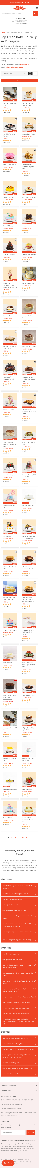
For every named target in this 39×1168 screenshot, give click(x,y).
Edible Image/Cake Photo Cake (28, 759)
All (1, 1159)
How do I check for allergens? (12, 899)
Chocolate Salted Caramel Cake (27, 104)
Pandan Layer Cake (28, 505)
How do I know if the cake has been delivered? (18, 1049)
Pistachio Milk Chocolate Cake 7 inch (27, 820)
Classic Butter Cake (28, 283)
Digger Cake (7, 536)
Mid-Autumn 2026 (10, 1159)
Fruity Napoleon (27, 789)
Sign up (31, 1133)
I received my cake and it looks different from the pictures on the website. (18, 925)
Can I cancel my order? (10, 1074)
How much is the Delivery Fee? (12, 1044)
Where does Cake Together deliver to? (15, 1038)
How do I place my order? (11, 954)
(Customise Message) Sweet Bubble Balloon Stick (10, 285)
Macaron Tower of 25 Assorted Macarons (29, 476)
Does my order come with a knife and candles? (18, 997)
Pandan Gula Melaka (29, 134)
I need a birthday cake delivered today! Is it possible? (17, 887)
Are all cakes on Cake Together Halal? (15, 894)
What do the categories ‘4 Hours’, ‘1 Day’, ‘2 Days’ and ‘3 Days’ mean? (18, 966)
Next (28, 838)
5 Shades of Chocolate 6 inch (8, 378)
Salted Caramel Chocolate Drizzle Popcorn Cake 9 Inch (29, 599)
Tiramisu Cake (7, 316)
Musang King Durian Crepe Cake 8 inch (9, 598)
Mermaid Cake (7, 818)
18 (23, 838)
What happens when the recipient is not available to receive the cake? (16, 1056)
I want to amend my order (11, 1063)
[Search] (35, 13)
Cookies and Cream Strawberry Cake (28, 537)
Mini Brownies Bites (28, 695)
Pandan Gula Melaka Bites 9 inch (9, 347)
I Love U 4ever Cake (9, 165)
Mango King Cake (8, 197)
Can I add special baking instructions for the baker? (17, 917)
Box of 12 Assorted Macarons (9, 135)
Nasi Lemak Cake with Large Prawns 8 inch (28, 664)
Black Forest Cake (9, 475)
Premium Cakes (22, 1159)
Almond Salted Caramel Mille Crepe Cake (9, 444)
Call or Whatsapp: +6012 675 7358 (11, 1104)
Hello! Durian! (7, 663)
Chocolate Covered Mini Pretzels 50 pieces (28, 632)
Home (3, 32)
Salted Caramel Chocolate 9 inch (27, 568)
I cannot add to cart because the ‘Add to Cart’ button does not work (18, 990)
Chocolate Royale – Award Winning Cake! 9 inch (29, 379)
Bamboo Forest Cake (29, 254)
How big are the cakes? (10, 905)
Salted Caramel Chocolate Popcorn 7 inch (28, 166)
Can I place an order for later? (12, 959)
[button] (7, 110)
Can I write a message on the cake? (14, 910)
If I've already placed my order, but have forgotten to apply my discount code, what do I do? (18, 1021)
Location (21, 1161)
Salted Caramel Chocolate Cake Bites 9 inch (29, 412)
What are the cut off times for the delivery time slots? (18, 982)
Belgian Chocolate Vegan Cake (28, 729)
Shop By (28, 1161)
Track (16, 1164)
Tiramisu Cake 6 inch (29, 346)
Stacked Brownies (9, 254)
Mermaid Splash (8, 226)
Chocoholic (25, 226)
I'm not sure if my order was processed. (15, 1008)
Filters (19, 80)
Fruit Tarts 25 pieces (10, 789)
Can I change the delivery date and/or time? (17, 1068)
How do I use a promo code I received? (15, 1013)
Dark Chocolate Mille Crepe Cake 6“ (10, 696)
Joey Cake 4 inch (8, 410)
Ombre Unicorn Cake (10, 630)
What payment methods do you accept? (16, 1002)
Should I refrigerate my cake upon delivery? (17, 940)
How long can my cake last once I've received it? (17, 933)
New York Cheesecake (29, 197)
